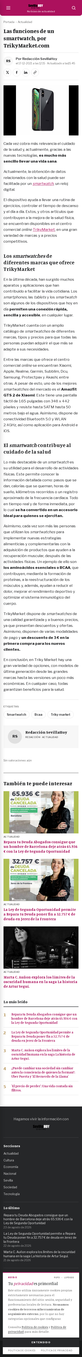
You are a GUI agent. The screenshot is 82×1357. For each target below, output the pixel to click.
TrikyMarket (44, 229)
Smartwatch (16, 714)
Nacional (9, 1173)
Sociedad (10, 1187)
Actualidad (25, 22)
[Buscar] (74, 8)
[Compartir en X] (7, 72)
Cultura (8, 1160)
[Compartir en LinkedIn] (26, 72)
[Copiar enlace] (35, 72)
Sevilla (8, 1180)
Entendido (41, 1342)
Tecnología (11, 1194)
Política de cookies (35, 1327)
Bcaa (38, 714)
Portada (8, 22)
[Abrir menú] (8, 8)
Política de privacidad (57, 1350)
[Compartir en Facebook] (17, 72)
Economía (10, 1167)
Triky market (60, 714)
